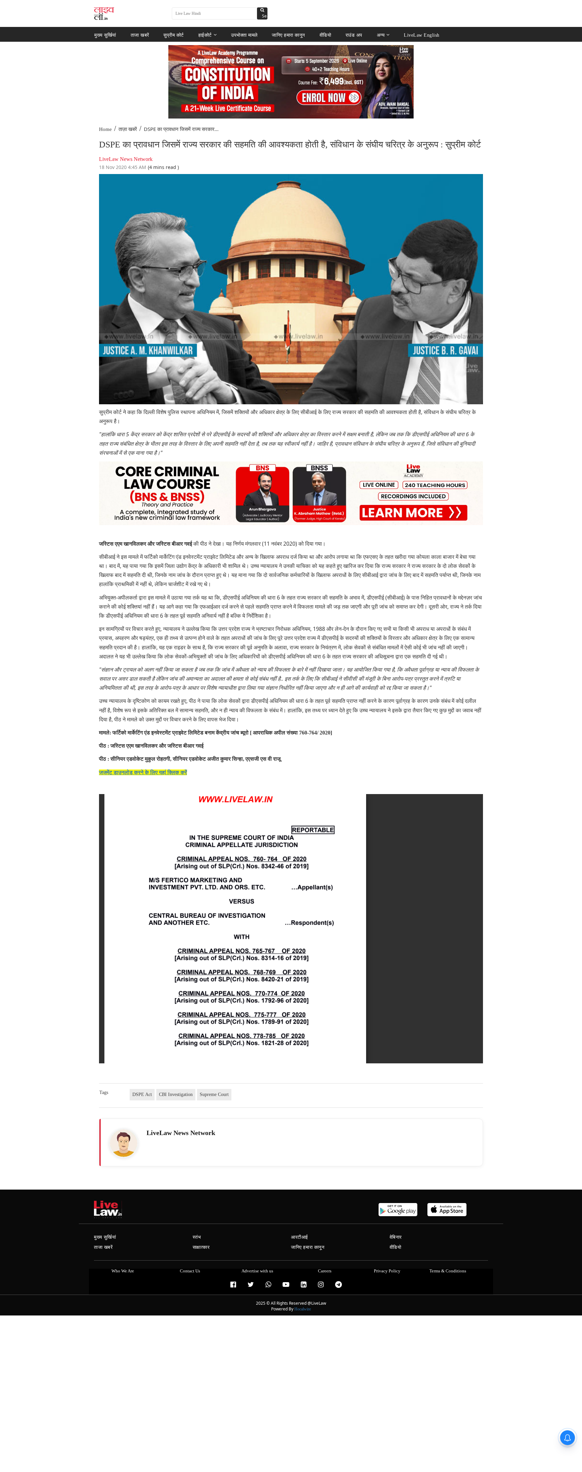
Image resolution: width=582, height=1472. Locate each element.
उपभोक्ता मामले (244, 34)
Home (105, 129)
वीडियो (325, 34)
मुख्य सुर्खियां (105, 34)
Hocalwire (302, 1309)
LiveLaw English (422, 34)
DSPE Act (142, 1094)
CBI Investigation (176, 1094)
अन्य (381, 34)
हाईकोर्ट (205, 34)
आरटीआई (299, 1237)
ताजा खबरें (140, 34)
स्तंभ (197, 1237)
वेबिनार (396, 1237)
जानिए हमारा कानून (288, 34)
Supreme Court (214, 1094)
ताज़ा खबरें (128, 129)
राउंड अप (354, 34)
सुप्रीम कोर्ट (173, 34)
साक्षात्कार (201, 1247)
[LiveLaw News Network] (123, 1143)
